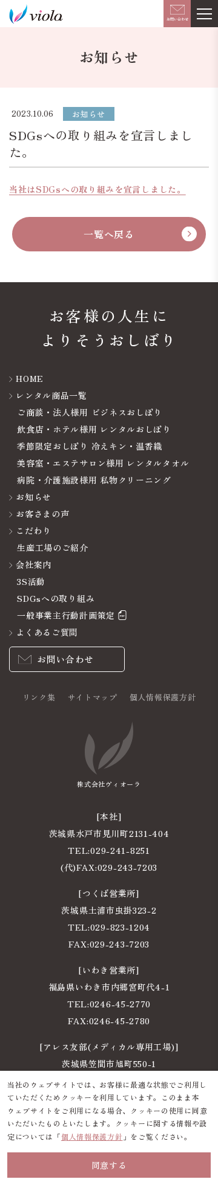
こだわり (33, 531)
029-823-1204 (120, 927)
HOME (30, 378)
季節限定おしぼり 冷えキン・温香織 (89, 446)
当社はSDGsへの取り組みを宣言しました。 (97, 189)
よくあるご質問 (47, 632)
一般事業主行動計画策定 (66, 615)
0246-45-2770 (120, 1004)
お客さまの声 (42, 514)
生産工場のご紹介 (52, 547)
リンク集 (39, 697)
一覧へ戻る (109, 234)
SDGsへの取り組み (55, 598)
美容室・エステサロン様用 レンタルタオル (103, 463)
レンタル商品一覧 (51, 395)
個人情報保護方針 (163, 697)
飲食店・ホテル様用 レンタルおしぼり (94, 429)
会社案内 (33, 564)
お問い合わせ (65, 659)
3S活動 (31, 581)
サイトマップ (92, 697)
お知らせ (33, 497)
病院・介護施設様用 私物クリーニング (94, 480)
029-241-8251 (120, 850)
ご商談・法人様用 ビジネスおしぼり (89, 412)
